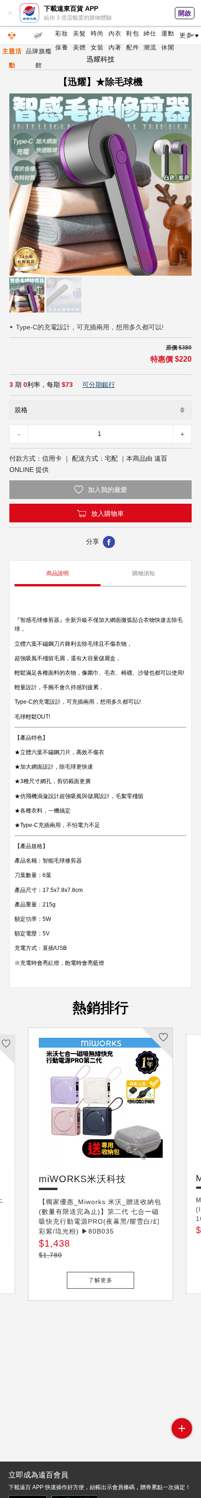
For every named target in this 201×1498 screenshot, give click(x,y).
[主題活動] (12, 35)
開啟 (184, 13)
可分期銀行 (98, 384)
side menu (182, 1428)
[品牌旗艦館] (38, 35)
